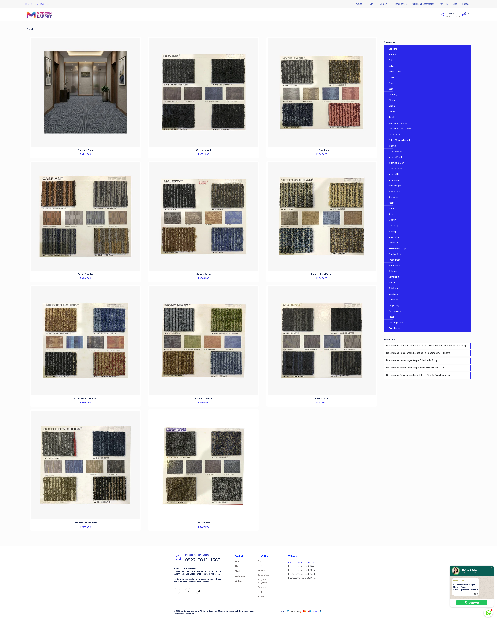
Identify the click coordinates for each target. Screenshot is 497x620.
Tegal (391, 316)
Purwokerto (394, 265)
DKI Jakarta (394, 134)
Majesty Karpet (203, 274)
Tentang (261, 570)
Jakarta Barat (395, 151)
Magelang (393, 225)
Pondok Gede (395, 254)
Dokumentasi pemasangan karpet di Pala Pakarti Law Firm (415, 367)
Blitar (391, 77)
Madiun (392, 220)
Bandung (393, 49)
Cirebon (392, 111)
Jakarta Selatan (396, 163)
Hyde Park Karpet (322, 150)
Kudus (391, 214)
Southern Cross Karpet (85, 522)
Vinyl (260, 565)
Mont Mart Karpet (204, 398)
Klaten (392, 208)
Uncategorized (396, 322)
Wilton (238, 581)
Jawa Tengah (395, 185)
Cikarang (393, 94)
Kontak (261, 596)
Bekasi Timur (395, 71)
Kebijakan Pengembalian (264, 581)
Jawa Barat (394, 180)
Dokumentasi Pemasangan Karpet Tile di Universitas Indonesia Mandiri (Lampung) (426, 345)
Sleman (392, 282)
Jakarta (392, 145)
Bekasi (392, 66)
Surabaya (393, 294)
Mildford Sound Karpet (85, 398)
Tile (237, 566)
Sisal (237, 571)
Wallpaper (240, 576)
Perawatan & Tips (397, 248)
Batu (391, 60)
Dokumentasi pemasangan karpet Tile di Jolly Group (411, 360)
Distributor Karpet (398, 123)
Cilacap (392, 100)
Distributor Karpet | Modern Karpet (38, 4)
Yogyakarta (394, 328)
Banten (392, 54)
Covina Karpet (203, 150)
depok (391, 117)
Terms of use (263, 574)
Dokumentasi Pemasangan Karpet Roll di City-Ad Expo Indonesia (418, 375)
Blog (391, 83)
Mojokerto (394, 237)
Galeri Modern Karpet (399, 140)
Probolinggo (394, 259)
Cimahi (392, 106)
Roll (237, 561)
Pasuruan (393, 242)
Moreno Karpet (321, 398)
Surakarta (393, 299)
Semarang (394, 277)
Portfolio (262, 587)
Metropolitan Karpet (321, 274)
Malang (392, 231)
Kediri (391, 202)
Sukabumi (393, 288)
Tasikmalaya (395, 311)
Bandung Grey (85, 150)
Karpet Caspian (85, 274)
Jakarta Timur (395, 168)
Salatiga (393, 271)
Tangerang (394, 305)
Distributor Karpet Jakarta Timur (302, 562)
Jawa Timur (394, 191)
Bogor (391, 88)
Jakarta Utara (395, 174)
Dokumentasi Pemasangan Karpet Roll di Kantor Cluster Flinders (418, 353)
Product (261, 561)
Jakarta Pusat (395, 157)
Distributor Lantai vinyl (400, 128)
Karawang (394, 197)
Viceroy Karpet (203, 522)
